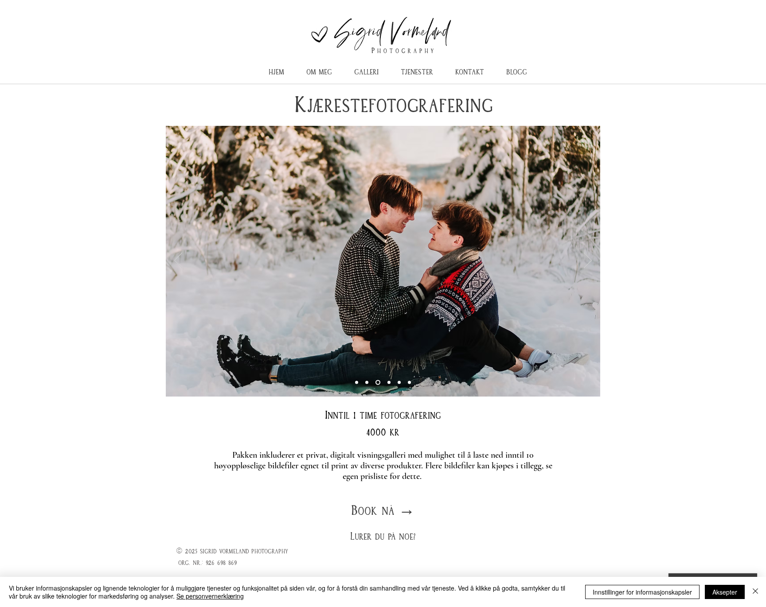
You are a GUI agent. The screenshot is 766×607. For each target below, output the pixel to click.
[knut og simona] (388, 382)
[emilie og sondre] (356, 382)
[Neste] (588, 261)
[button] (417, 68)
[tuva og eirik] (409, 382)
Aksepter (724, 592)
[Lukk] (755, 592)
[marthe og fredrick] (399, 382)
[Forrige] (178, 261)
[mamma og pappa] (366, 382)
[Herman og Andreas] (377, 382)
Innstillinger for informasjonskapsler (642, 592)
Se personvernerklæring (210, 595)
